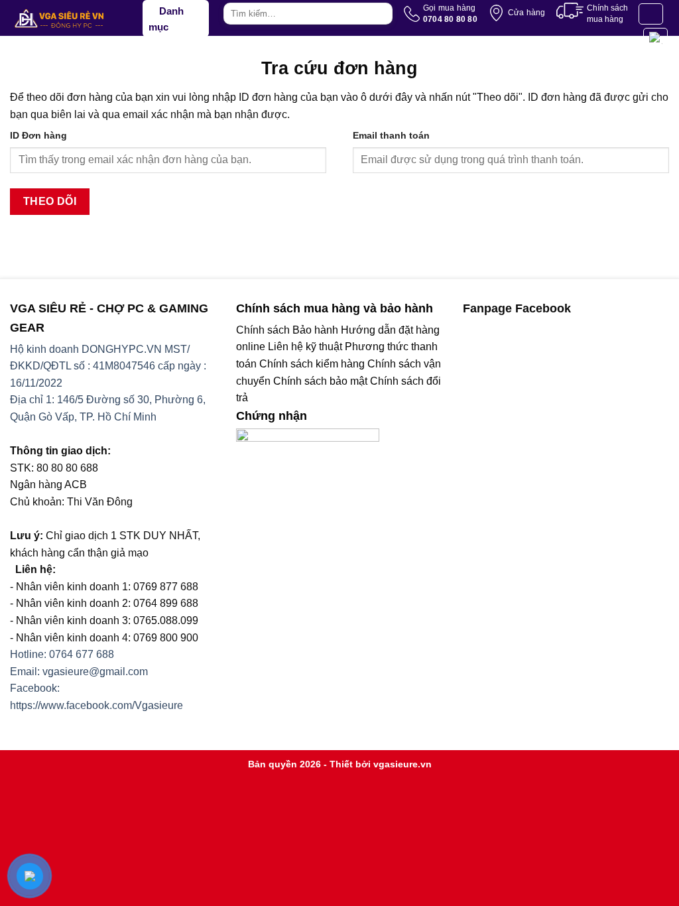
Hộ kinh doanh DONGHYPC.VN (86, 349)
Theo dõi (50, 201)
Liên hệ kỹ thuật (305, 346)
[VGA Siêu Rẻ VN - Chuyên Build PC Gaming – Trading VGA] (76, 18)
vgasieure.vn (402, 764)
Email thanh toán (391, 135)
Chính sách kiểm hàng (312, 363)
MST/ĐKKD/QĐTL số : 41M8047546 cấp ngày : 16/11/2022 (108, 366)
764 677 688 (84, 654)
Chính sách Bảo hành (287, 330)
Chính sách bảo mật (320, 381)
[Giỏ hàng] (655, 38)
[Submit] (380, 14)
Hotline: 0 (32, 654)
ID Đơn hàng (38, 135)
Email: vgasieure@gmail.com (79, 671)
